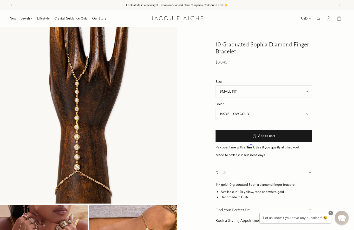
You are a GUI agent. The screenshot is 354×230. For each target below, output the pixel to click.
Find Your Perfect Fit (233, 210)
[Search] (318, 18)
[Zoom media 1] (88, 115)
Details (221, 172)
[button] (342, 218)
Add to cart (266, 136)
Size (219, 81)
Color (220, 104)
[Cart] (339, 18)
